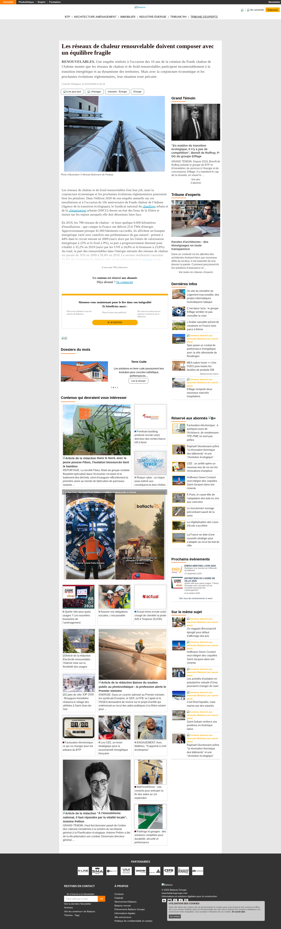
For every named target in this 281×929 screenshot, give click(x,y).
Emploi (41, 2)
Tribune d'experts (204, 16)
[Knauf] (183, 867)
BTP (67, 16)
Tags (77, 911)
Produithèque (26, 2)
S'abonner (272, 10)
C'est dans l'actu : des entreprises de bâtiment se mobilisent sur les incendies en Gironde (99, 488)
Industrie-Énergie (152, 16)
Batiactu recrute (122, 902)
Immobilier (127, 16)
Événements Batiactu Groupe (129, 905)
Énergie (137, 91)
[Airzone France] (111, 867)
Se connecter (124, 282)
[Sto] (197, 867)
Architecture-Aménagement (95, 16)
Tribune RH (178, 16)
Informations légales (124, 909)
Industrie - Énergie (117, 91)
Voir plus (195, 179)
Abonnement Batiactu (125, 898)
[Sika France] (154, 867)
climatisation (77, 210)
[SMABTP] (97, 867)
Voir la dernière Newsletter (77, 900)
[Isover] (140, 867)
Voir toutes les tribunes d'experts (196, 272)
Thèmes (68, 911)
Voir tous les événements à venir (196, 598)
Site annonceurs (122, 913)
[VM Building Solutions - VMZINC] (126, 867)
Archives (68, 904)
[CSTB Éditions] (169, 867)
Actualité (8, 2)
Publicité (118, 894)
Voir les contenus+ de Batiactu (79, 907)
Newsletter (274, 2)
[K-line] (83, 867)
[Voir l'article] (163, 488)
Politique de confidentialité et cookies (133, 917)
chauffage (149, 206)
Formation (55, 2)
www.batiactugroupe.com (174, 889)
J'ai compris (175, 916)
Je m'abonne (114, 322)
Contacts (119, 890)
